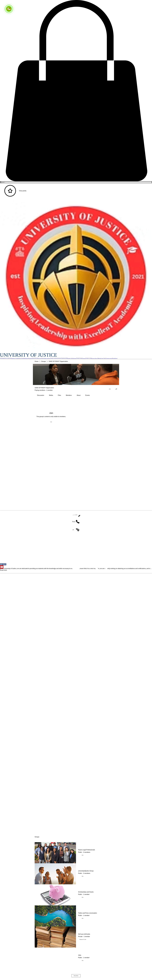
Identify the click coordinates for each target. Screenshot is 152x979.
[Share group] (116, 389)
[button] (76, 90)
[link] (40, 395)
